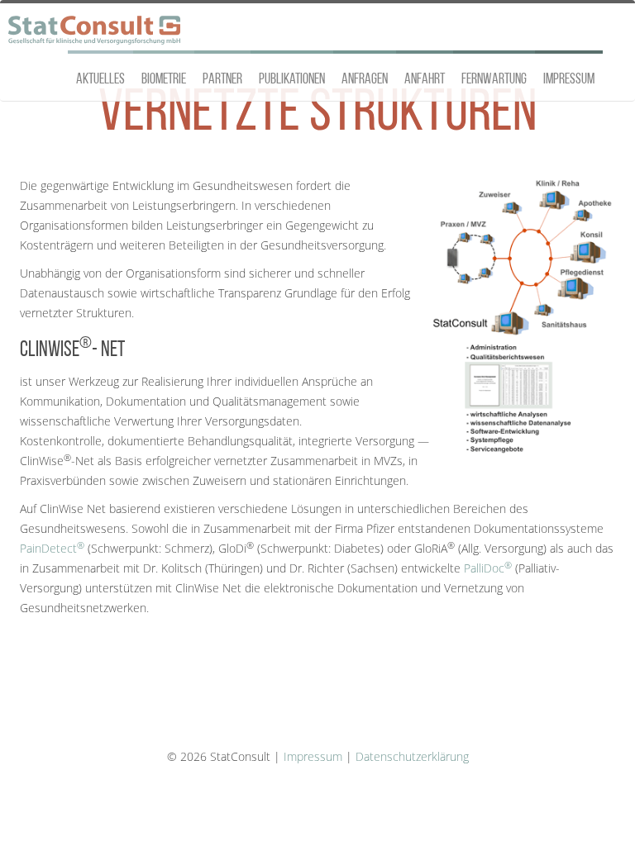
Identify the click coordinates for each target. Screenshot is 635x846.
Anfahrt (424, 80)
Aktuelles (100, 80)
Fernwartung (494, 80)
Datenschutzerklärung (412, 756)
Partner (222, 80)
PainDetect (52, 548)
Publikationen (292, 80)
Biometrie (163, 80)
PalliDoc (488, 568)
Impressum (568, 80)
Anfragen (364, 80)
